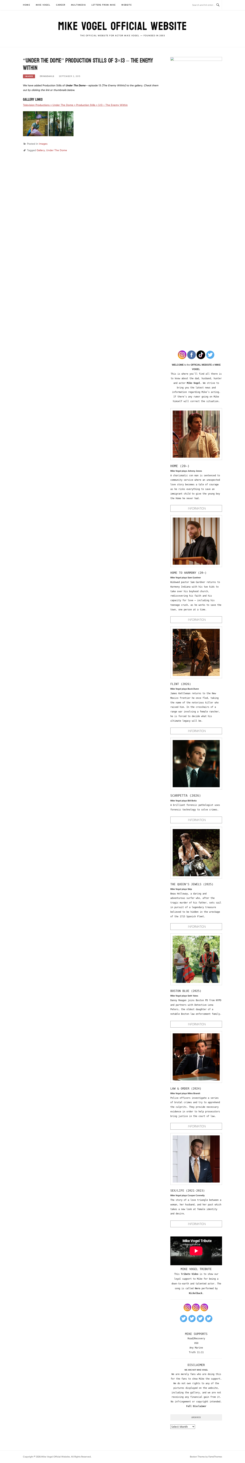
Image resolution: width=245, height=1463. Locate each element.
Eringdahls (47, 76)
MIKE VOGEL (43, 5)
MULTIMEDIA (78, 5)
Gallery (41, 150)
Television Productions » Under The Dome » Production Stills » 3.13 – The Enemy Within (75, 105)
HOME (26, 5)
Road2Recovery (196, 1338)
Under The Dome (56, 150)
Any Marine (196, 1347)
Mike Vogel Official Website (122, 26)
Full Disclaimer (196, 1406)
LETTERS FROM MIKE (103, 5)
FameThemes (215, 1456)
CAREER (60, 5)
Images (29, 76)
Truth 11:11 (196, 1352)
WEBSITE (126, 5)
